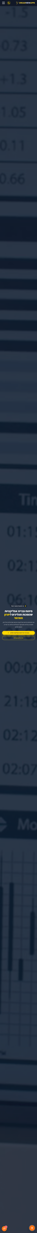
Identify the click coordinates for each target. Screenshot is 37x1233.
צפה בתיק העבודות (18, 638)
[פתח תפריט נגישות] (32, 1228)
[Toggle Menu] (3, 3)
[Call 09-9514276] (9, 3)
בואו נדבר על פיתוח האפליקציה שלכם (19, 633)
